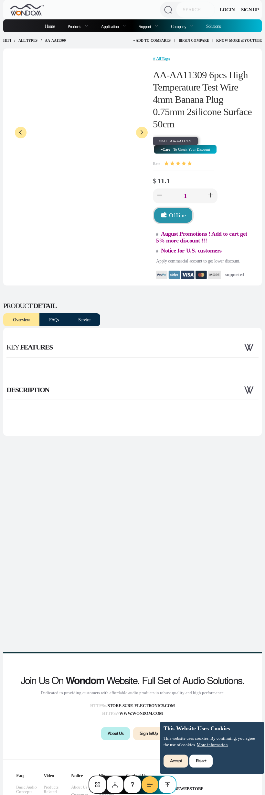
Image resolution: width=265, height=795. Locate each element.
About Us (79, 787)
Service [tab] (84, 319)
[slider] (178, 163)
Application (110, 26)
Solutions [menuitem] (213, 26)
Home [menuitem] (50, 26)
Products (75, 26)
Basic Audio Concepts (26, 789)
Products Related (51, 789)
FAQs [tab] (54, 319)
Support (145, 26)
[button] (159, 196)
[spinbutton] (185, 195)
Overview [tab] (21, 319)
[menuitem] (77, 25)
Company (179, 26)
